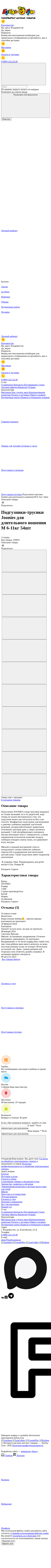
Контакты (19, 385)
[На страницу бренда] (1, 959)
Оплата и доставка (20, 395)
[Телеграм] (11, 1298)
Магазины (6, 392)
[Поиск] (23, 74)
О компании (7, 385)
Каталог (5, 1174)
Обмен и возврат (37, 395)
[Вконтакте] (3, 1298)
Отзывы (32, 387)
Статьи (41, 385)
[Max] (25, 1291)
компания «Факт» (29, 1451)
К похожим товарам (10, 800)
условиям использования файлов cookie (29, 1533)
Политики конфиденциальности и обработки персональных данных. (25, 1166)
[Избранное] (22, 252)
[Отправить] (23, 1146)
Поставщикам (31, 385)
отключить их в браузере (24, 1536)
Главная (8, 1455)
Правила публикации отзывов (35, 397)
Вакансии (23, 387)
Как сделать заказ (20, 392)
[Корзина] (22, 274)
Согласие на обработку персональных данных (24, 1160)
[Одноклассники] (6, 1298)
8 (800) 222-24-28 (9, 1235)
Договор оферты (9, 387)
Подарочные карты (10, 397)
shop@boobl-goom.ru (11, 1240)
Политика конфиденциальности (27, 1445)
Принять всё (7, 1544)
